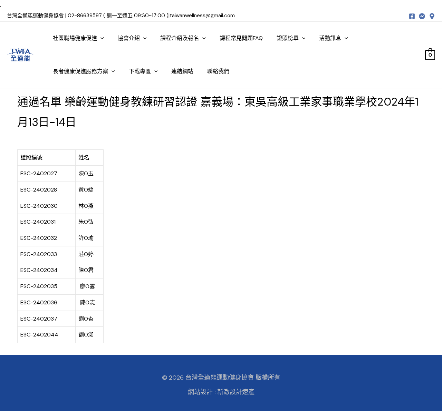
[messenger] (422, 16)
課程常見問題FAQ (241, 38)
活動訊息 (330, 38)
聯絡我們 (218, 71)
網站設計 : (201, 392)
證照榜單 (288, 38)
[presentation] (100, 38)
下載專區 (140, 71)
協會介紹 (129, 38)
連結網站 (182, 71)
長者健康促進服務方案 (80, 71)
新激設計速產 (235, 392)
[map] (432, 16)
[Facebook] (412, 16)
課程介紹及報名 (179, 38)
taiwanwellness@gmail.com (202, 15)
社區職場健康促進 (75, 38)
